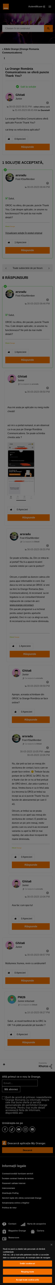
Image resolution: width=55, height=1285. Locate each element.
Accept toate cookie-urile (27, 1280)
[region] (27, 1263)
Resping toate (27, 1272)
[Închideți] (51, 1244)
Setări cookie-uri (27, 1263)
